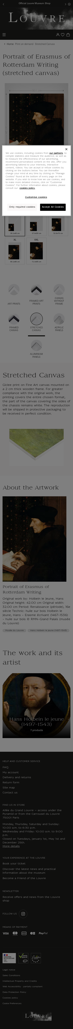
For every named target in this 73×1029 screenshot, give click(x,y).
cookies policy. (27, 188)
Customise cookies (36, 197)
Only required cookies (22, 207)
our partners (56, 153)
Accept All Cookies (53, 207)
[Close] (66, 149)
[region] (36, 180)
